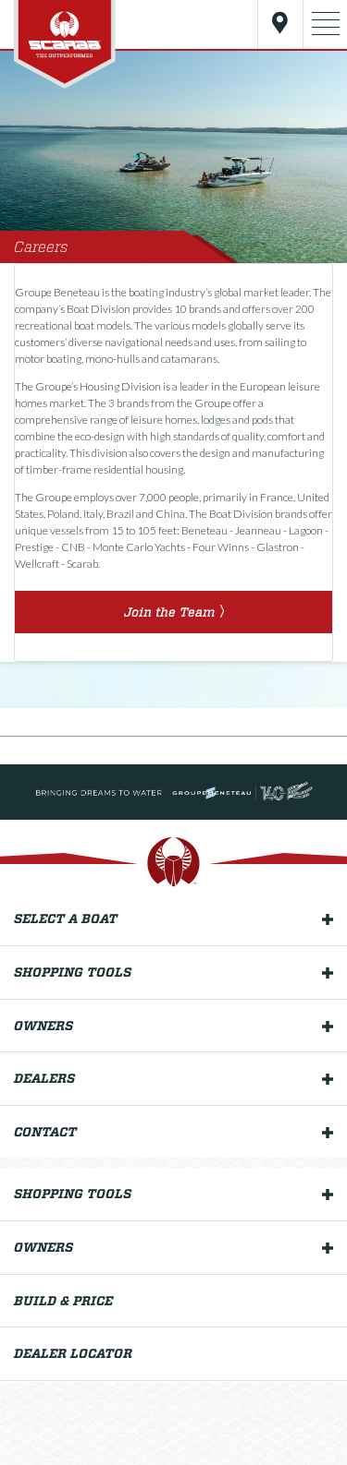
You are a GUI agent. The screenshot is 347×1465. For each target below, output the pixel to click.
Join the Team (169, 612)
